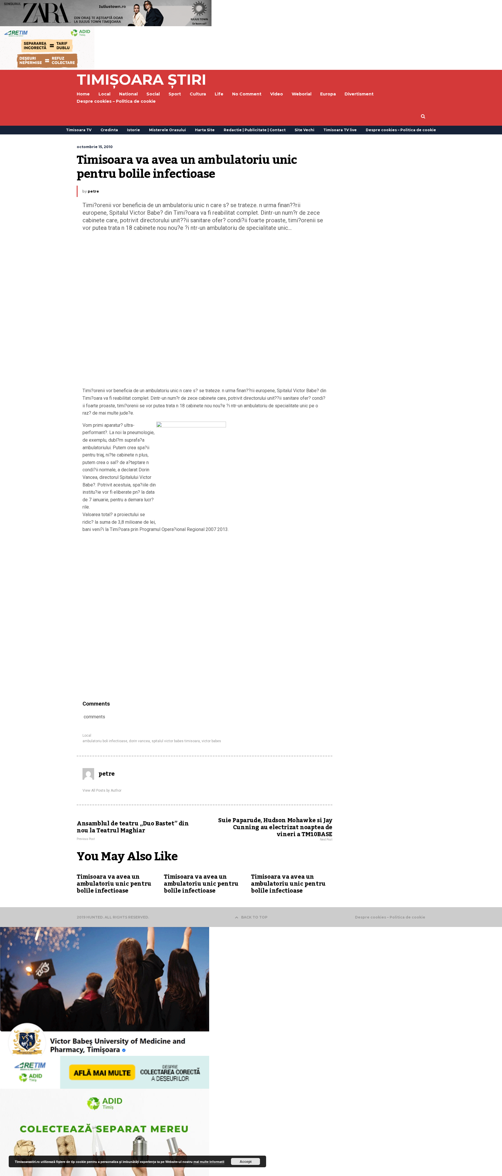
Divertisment (359, 94)
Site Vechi (304, 130)
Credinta (109, 130)
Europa (328, 94)
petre (93, 191)
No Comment (246, 94)
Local (87, 735)
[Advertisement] (205, 310)
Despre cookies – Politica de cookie (116, 101)
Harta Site (205, 130)
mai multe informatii (208, 1161)
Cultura (198, 94)
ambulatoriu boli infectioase (105, 741)
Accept (246, 1161)
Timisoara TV (79, 130)
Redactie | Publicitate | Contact (255, 130)
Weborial (301, 94)
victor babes (211, 741)
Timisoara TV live (340, 130)
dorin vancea (139, 741)
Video (276, 94)
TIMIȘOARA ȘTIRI (141, 79)
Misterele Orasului (167, 130)
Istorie (133, 130)
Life (219, 94)
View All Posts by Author (102, 790)
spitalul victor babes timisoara (176, 741)
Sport (174, 94)
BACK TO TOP (254, 917)
